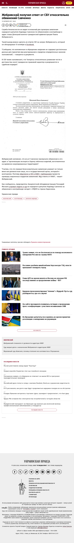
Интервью (36, 8)
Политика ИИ (33, 485)
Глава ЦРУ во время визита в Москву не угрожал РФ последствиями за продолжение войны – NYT (45, 279)
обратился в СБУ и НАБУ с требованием (36, 174)
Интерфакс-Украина (29, 509)
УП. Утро (21, 8)
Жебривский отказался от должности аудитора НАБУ (24, 343)
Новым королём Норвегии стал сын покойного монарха (25, 371)
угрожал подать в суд (18, 187)
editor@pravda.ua (42, 528)
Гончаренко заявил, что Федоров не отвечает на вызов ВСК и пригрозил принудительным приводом (32, 377)
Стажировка (33, 494)
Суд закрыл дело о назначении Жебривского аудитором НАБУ (27, 347)
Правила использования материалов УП (42, 483)
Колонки (28, 8)
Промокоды (33, 497)
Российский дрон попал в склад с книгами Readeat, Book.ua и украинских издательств (36, 383)
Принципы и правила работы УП (39, 490)
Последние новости (11, 362)
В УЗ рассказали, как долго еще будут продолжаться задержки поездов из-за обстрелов (37, 388)
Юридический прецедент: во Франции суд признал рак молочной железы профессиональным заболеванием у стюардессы (32, 405)
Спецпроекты (60, 8)
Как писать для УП (34, 492)
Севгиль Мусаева (43, 526)
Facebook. (30, 45)
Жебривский (7, 198)
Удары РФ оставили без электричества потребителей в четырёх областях (32, 399)
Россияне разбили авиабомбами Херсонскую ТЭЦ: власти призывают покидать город (47, 266)
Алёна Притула (67, 526)
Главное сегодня (8, 249)
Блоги (68, 8)
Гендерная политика (35, 488)
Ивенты (43, 8)
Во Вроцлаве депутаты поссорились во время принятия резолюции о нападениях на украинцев (46, 318)
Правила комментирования (40, 242)
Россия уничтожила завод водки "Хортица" (20, 366)
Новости (4, 8)
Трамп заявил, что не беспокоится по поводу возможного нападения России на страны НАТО (47, 253)
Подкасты (50, 8)
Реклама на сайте (34, 478)
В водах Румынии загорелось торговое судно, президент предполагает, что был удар (36, 393)
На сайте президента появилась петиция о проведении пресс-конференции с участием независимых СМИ (46, 305)
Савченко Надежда (31, 198)
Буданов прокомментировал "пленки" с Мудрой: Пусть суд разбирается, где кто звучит (47, 292)
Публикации (13, 8)
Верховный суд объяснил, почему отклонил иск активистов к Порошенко (31, 351)
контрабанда (18, 198)
